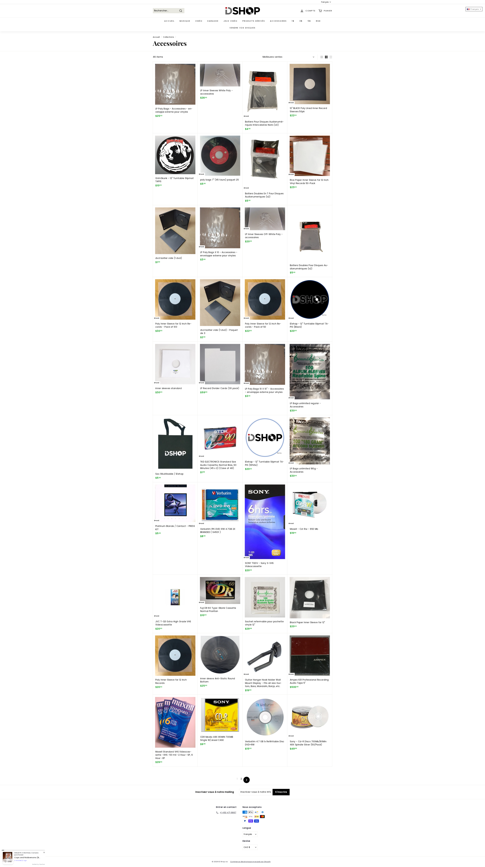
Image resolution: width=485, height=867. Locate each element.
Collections (168, 37)
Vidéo (198, 21)
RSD (318, 21)
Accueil (169, 21)
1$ (293, 21)
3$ (301, 21)
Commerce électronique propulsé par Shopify (250, 861)
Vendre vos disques (242, 27)
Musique (185, 21)
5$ (309, 21)
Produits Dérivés (254, 21)
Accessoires (278, 21)
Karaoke (213, 21)
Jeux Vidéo (230, 21)
